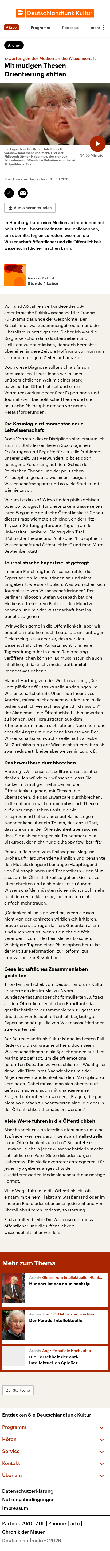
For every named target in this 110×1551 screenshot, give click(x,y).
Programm (40, 27)
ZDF (41, 1523)
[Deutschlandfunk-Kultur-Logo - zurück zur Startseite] (55, 13)
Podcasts (70, 27)
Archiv (14, 45)
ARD (28, 1523)
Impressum (15, 1508)
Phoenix (58, 1523)
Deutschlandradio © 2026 (31, 1540)
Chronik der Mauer (23, 1532)
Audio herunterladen (33, 207)
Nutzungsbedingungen (28, 1499)
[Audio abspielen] (98, 144)
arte (76, 1523)
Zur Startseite (18, 1390)
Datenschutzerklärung (27, 1491)
